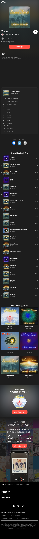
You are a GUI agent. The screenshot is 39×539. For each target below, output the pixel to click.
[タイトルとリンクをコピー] (25, 143)
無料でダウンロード (19, 446)
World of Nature (29, 326)
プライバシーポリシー (15, 515)
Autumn (9, 118)
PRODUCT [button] (5, 492)
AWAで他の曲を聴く (19, 412)
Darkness (9, 123)
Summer (9, 115)
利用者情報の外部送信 (6, 518)
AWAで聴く (19, 47)
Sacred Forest (15, 91)
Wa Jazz (10, 351)
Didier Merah (14, 34)
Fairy (8, 109)
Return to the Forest (12, 101)
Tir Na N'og (10, 131)
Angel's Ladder (11, 107)
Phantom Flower (11, 104)
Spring (8, 112)
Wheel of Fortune (29, 375)
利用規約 (3, 515)
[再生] (35, 32)
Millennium (10, 126)
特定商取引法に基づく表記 (22, 518)
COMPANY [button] (5, 498)
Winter (27, 484)
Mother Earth (29, 351)
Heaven (10, 326)
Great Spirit (10, 128)
